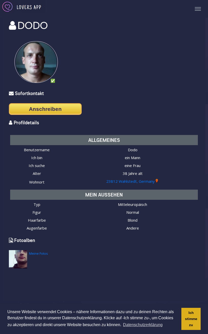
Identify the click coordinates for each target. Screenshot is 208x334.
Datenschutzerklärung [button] (143, 325)
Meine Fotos (38, 253)
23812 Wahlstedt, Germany (130, 181)
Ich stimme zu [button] (191, 319)
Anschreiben (45, 109)
